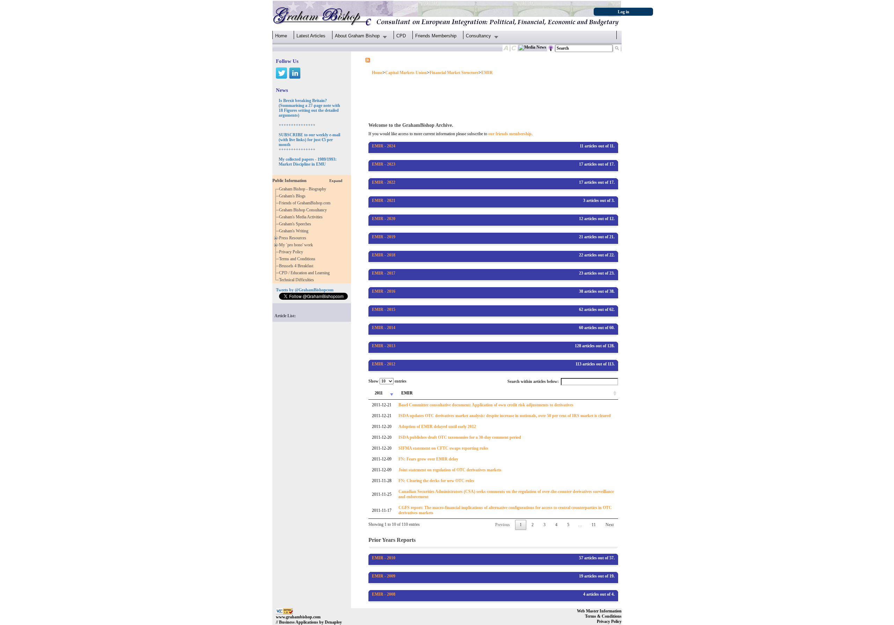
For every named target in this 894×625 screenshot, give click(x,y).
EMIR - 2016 (383, 291)
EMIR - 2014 (383, 327)
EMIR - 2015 (383, 309)
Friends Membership (435, 35)
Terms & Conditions (603, 616)
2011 (379, 393)
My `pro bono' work (297, 244)
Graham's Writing (294, 230)
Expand (335, 181)
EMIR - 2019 (383, 236)
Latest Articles (310, 35)
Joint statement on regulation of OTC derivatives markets (449, 469)
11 (594, 524)
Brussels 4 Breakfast (297, 265)
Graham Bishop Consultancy (304, 210)
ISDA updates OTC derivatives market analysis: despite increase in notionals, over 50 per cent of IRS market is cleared (504, 415)
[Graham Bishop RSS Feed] (368, 59)
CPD (401, 35)
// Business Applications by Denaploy (309, 622)
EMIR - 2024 (383, 146)
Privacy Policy (292, 251)
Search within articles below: (533, 381)
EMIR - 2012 (383, 364)
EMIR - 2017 (383, 273)
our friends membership (510, 133)
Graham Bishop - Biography (303, 189)
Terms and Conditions (298, 258)
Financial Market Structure (454, 72)
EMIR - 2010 (383, 557)
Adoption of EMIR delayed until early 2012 (437, 426)
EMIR (487, 72)
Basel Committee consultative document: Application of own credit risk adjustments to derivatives (485, 404)
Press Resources (293, 237)
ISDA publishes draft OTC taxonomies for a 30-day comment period (459, 437)
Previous (502, 524)
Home (281, 35)
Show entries (387, 381)
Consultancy (478, 35)
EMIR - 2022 (383, 182)
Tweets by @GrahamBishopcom (305, 290)
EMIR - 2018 (383, 255)
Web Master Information (599, 611)
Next (610, 524)
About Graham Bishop (357, 35)
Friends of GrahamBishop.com (305, 203)
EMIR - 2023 (383, 164)
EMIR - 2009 (383, 576)
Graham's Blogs (293, 196)
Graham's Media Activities (302, 217)
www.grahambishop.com (298, 617)
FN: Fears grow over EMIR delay (428, 459)
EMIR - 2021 (383, 200)
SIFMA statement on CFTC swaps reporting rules (443, 448)
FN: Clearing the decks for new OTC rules (436, 480)
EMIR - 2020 (383, 218)
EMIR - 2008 (383, 594)
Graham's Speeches (296, 223)
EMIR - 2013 (383, 345)
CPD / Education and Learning (306, 272)
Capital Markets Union (406, 72)
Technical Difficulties (297, 279)
